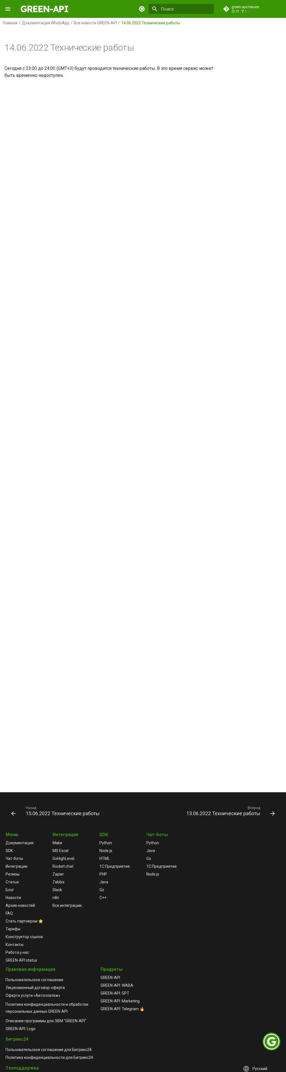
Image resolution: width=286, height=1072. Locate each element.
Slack (57, 890)
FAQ (9, 913)
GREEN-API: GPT (115, 993)
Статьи (12, 882)
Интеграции (16, 866)
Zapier (58, 874)
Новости (13, 897)
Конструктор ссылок (24, 937)
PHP (103, 874)
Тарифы (13, 929)
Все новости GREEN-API (95, 23)
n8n (56, 897)
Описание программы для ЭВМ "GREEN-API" (46, 1021)
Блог (10, 890)
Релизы (13, 874)
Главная (10, 23)
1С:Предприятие (114, 866)
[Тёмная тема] (141, 9)
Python (105, 843)
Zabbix (59, 882)
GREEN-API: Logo (20, 1028)
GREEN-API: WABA (117, 985)
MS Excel (60, 850)
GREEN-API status (21, 960)
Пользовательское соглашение (34, 980)
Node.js (105, 850)
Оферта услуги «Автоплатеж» (33, 995)
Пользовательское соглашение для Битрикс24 (49, 1049)
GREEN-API (110, 977)
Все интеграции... (68, 905)
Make (57, 843)
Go (101, 890)
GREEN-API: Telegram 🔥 (122, 1009)
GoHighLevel (63, 858)
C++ (102, 897)
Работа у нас (17, 952)
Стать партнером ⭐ (24, 921)
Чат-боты (14, 858)
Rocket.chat (63, 866)
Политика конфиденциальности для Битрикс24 (49, 1057)
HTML (104, 858)
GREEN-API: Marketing (120, 1001)
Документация (20, 843)
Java (103, 882)
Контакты (14, 944)
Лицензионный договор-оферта (35, 987)
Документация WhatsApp (45, 23)
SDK (9, 850)
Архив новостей (20, 905)
